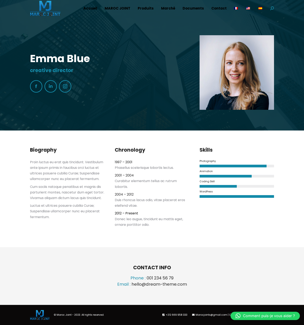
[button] (265, 316)
